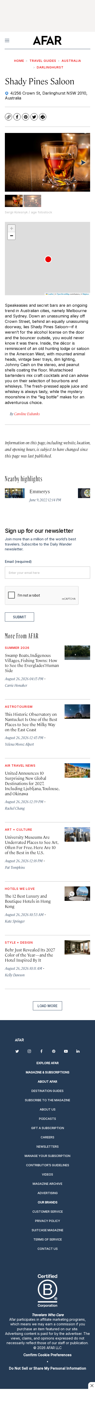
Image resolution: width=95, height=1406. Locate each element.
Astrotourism (19, 706)
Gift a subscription (47, 1128)
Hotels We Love (20, 889)
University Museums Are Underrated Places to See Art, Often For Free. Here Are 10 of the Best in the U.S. (31, 844)
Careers (47, 1137)
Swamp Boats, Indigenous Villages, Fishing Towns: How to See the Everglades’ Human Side (32, 663)
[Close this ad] (91, 1385)
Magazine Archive (47, 1184)
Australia (71, 61)
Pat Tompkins (15, 867)
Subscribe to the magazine (47, 1100)
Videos (47, 1174)
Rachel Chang (15, 808)
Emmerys (39, 491)
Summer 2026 (17, 648)
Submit (19, 617)
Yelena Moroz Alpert (19, 744)
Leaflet (50, 294)
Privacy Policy (47, 1221)
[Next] (82, 162)
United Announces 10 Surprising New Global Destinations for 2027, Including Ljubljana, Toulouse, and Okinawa (32, 783)
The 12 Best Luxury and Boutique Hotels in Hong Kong (28, 901)
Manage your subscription (47, 1156)
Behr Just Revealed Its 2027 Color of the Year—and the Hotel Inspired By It (30, 955)
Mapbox (86, 294)
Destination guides (47, 1091)
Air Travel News (20, 765)
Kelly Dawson (15, 974)
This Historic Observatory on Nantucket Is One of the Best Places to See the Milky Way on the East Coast (31, 721)
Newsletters (48, 1146)
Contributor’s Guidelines (47, 1165)
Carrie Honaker (16, 685)
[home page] (47, 40)
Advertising (48, 1193)
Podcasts (47, 1119)
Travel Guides (42, 61)
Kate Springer (15, 921)
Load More (47, 1006)
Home (19, 61)
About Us (48, 1109)
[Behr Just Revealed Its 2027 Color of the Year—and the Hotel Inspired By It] (77, 947)
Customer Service (47, 1211)
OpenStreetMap (63, 294)
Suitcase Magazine (47, 1230)
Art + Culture (18, 829)
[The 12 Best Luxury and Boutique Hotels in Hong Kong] (77, 893)
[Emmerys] (15, 493)
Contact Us (48, 1249)
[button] (48, 259)
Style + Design (19, 942)
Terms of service (47, 1239)
